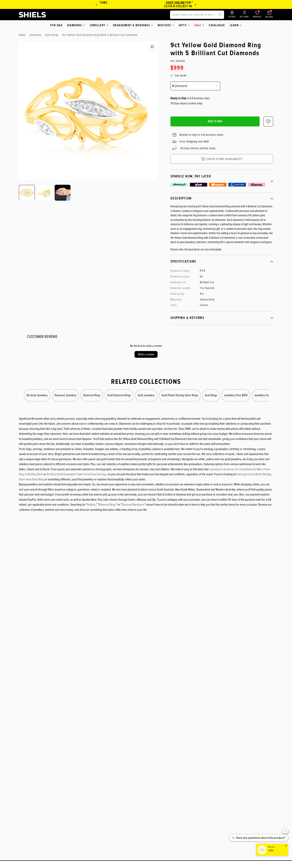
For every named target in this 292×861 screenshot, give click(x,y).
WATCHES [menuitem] (164, 25)
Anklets (91, 505)
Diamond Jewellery (65, 395)
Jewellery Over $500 (266, 395)
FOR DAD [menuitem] (56, 25)
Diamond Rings (92, 395)
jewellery (35, 35)
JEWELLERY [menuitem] (97, 25)
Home (22, 35)
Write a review (146, 354)
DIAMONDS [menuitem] (74, 25)
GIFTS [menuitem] (183, 25)
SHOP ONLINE (154, 3)
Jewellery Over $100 (236, 395)
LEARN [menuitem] (234, 25)
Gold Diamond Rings (119, 395)
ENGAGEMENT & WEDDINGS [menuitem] (131, 25)
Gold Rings (211, 395)
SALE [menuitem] (197, 25)
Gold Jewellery (146, 395)
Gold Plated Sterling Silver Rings (179, 395)
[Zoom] (152, 47)
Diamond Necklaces (133, 505)
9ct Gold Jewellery (37, 395)
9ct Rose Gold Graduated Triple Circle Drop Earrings (76, 474)
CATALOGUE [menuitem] (217, 25)
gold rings (52, 35)
